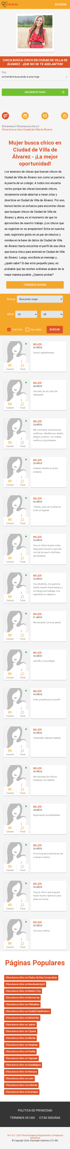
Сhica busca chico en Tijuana (21, 1031)
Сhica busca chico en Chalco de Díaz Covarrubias (31, 977)
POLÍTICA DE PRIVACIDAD (35, 1110)
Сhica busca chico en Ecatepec (22, 1092)
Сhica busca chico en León (19, 1078)
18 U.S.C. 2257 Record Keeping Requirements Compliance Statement (35, 1136)
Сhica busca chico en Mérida (20, 1038)
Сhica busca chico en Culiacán (21, 1085)
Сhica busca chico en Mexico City (23, 991)
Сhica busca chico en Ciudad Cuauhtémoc (28, 1011)
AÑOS (10, 314)
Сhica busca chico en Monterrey (22, 997)
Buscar (11, 299)
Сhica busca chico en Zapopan (21, 1058)
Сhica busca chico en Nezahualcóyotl (25, 984)
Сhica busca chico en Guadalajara (23, 1065)
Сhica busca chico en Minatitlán (22, 1018)
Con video (36, 329)
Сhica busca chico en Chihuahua (22, 1004)
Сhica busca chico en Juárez (20, 1024)
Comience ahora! (35, 284)
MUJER (37, 344)
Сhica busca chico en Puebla (20, 1051)
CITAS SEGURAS (49, 1117)
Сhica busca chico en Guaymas (22, 1045)
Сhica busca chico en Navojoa (21, 1071)
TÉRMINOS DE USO (22, 1117)
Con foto (17, 329)
